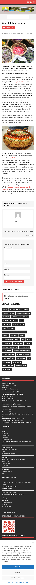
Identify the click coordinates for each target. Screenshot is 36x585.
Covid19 (5, 336)
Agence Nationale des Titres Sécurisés (13, 459)
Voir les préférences (18, 578)
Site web (7, 275)
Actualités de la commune (19, 309)
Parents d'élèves (8, 358)
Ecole (29, 339)
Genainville (5, 435)
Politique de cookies (12, 582)
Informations (24, 347)
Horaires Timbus (7, 471)
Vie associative (21, 366)
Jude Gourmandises (17, 158)
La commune (7, 351)
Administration (8, 313)
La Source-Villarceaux (22, 351)
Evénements (7, 343)
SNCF (3, 473)
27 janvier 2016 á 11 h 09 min (18, 225)
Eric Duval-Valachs (10, 33)
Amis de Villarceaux (23, 313)
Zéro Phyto (7, 369)
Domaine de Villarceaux (11, 339)
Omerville (5, 437)
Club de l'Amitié (18, 324)
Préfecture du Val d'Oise (9, 449)
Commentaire (8, 248)
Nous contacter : (10, 392)
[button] (33, 543)
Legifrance (5, 466)
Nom (6, 263)
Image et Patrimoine (10, 347)
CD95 (3, 451)
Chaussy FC (6, 324)
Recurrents (17, 362)
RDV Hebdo (6, 362)
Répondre (29, 235)
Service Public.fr (7, 461)
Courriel (6, 269)
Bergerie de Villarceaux (20, 317)
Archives (6, 317)
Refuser (18, 572)
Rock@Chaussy (8, 366)
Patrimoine (21, 358)
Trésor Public (6, 463)
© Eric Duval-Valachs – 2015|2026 (12, 494)
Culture (14, 336)
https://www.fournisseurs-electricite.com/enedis (16, 422)
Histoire (28, 343)
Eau (23, 339)
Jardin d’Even (20, 82)
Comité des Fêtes (8, 328)
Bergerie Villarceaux (10, 321)
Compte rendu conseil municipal (14, 332)
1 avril (5, 309)
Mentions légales (23, 582)
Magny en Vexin (7, 439)
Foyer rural (18, 343)
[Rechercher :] (18, 17)
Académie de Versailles (9, 454)
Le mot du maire (8, 354)
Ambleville (5, 433)
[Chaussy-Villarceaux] (18, 9)
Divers (22, 336)
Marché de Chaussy (25, 33)
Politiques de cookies (8, 512)
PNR (29, 358)
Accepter (18, 567)
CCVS (21, 321)
